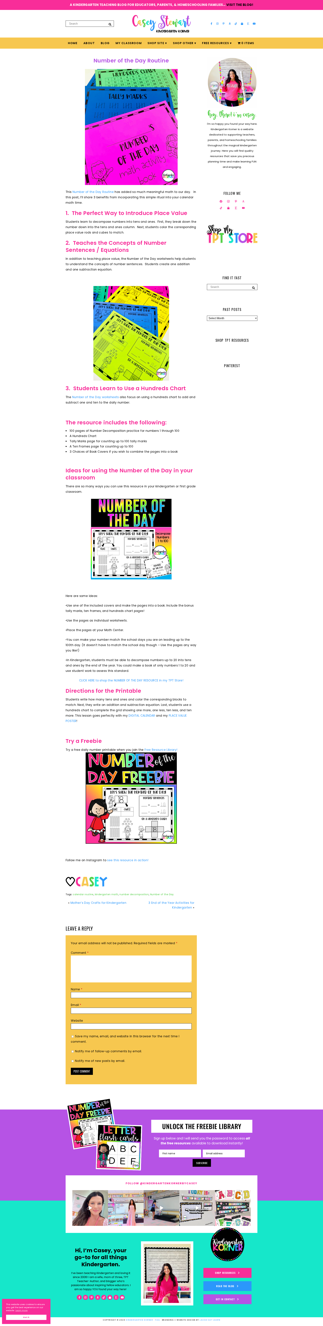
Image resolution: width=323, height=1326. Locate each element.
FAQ (157, 1320)
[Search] (110, 24)
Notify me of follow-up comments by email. (108, 1051)
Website (77, 1021)
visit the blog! (239, 5)
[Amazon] (229, 23)
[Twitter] (228, 201)
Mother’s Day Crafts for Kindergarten (98, 903)
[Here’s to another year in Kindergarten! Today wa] (90, 1208)
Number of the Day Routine (131, 60)
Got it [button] (26, 1317)
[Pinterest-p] (223, 23)
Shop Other (183, 43)
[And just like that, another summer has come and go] (161, 1208)
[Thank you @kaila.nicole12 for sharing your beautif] (233, 1208)
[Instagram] (217, 23)
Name (76, 989)
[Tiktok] (235, 23)
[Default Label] (243, 201)
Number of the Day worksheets (95, 397)
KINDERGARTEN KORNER (139, 1320)
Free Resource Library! (160, 750)
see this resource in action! (127, 860)
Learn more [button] (21, 1310)
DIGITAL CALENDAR (142, 716)
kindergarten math (106, 894)
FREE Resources (215, 43)
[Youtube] (254, 23)
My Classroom (129, 43)
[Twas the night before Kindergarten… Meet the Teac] (126, 1208)
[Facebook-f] (211, 23)
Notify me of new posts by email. (100, 1061)
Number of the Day (162, 894)
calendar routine (83, 894)
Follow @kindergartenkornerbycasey (161, 1183)
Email (76, 1005)
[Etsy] (248, 23)
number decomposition (134, 894)
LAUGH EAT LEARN (210, 1320)
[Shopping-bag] (241, 23)
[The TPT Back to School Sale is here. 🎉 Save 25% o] (197, 1208)
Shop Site (156, 43)
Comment (80, 953)
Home (72, 43)
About (89, 43)
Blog (105, 43)
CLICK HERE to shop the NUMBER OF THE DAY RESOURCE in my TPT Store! (131, 680)
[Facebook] (221, 201)
